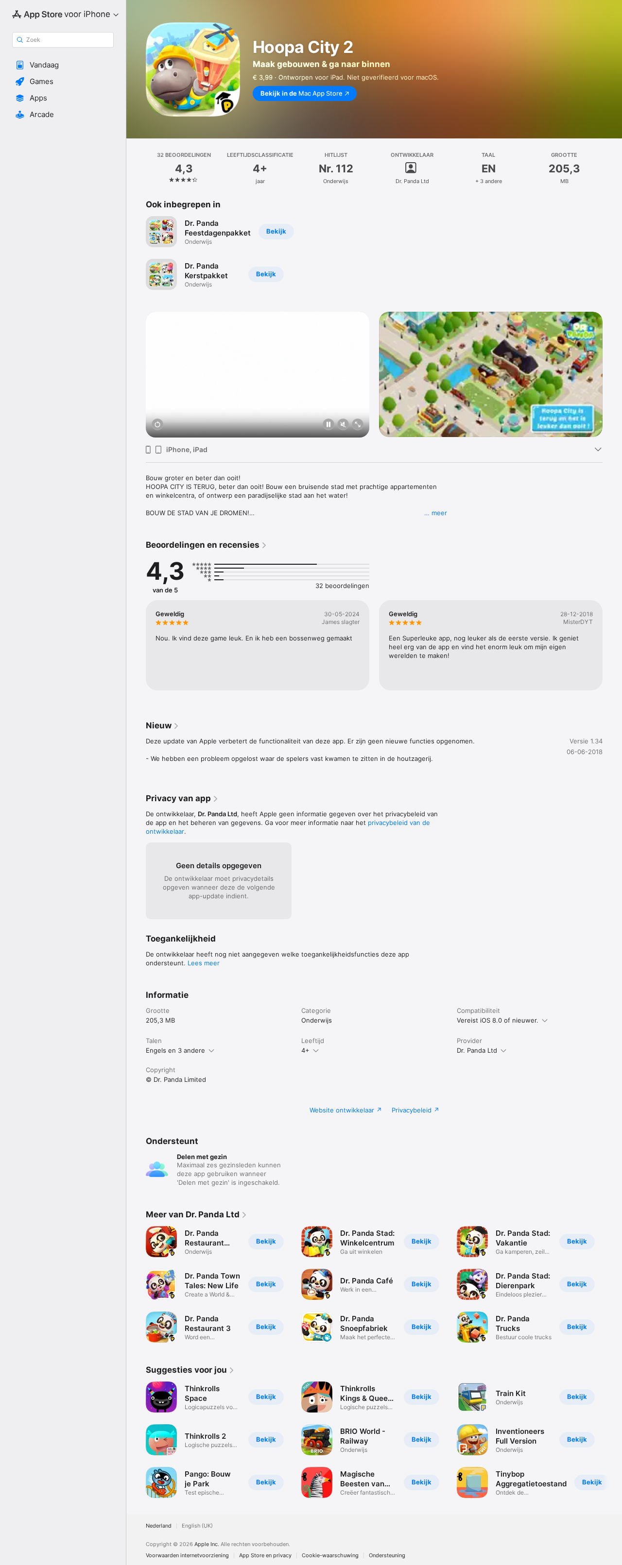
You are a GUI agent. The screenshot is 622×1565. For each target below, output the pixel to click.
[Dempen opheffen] (343, 425)
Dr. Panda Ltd (477, 1050)
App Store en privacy (265, 1555)
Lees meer (204, 963)
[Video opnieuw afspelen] (157, 425)
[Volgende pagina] (612, 362)
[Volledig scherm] (357, 425)
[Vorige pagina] (136, 362)
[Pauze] (328, 425)
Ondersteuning (387, 1555)
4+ (305, 1050)
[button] (63, 65)
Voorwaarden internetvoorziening (187, 1555)
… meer (435, 513)
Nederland (159, 1526)
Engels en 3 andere (175, 1050)
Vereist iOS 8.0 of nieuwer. (497, 1020)
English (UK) (197, 1526)
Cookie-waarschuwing (330, 1555)
